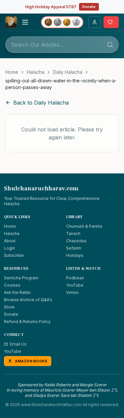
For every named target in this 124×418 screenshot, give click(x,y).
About (10, 240)
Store (9, 306)
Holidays (74, 255)
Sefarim (73, 248)
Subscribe (14, 255)
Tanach (73, 233)
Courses (12, 285)
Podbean (75, 277)
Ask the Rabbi (17, 292)
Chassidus (76, 240)
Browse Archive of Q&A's (28, 299)
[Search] (110, 44)
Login (9, 248)
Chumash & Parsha (84, 226)
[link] (62, 84)
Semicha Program (21, 277)
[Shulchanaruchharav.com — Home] (11, 22)
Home (11, 72)
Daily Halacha (67, 72)
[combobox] (62, 44)
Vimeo (72, 292)
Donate (89, 6)
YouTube (74, 285)
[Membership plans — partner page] (62, 22)
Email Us (18, 344)
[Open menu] (25, 22)
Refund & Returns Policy (27, 321)
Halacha (35, 72)
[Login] (94, 22)
